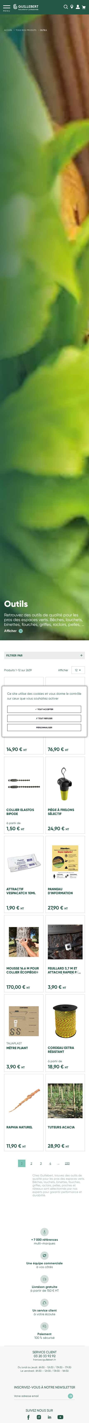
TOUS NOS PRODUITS (26, 30)
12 (76, 670)
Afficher (13, 631)
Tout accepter (45, 709)
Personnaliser (44, 727)
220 (67, 1163)
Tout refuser (45, 718)
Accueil (8, 30)
